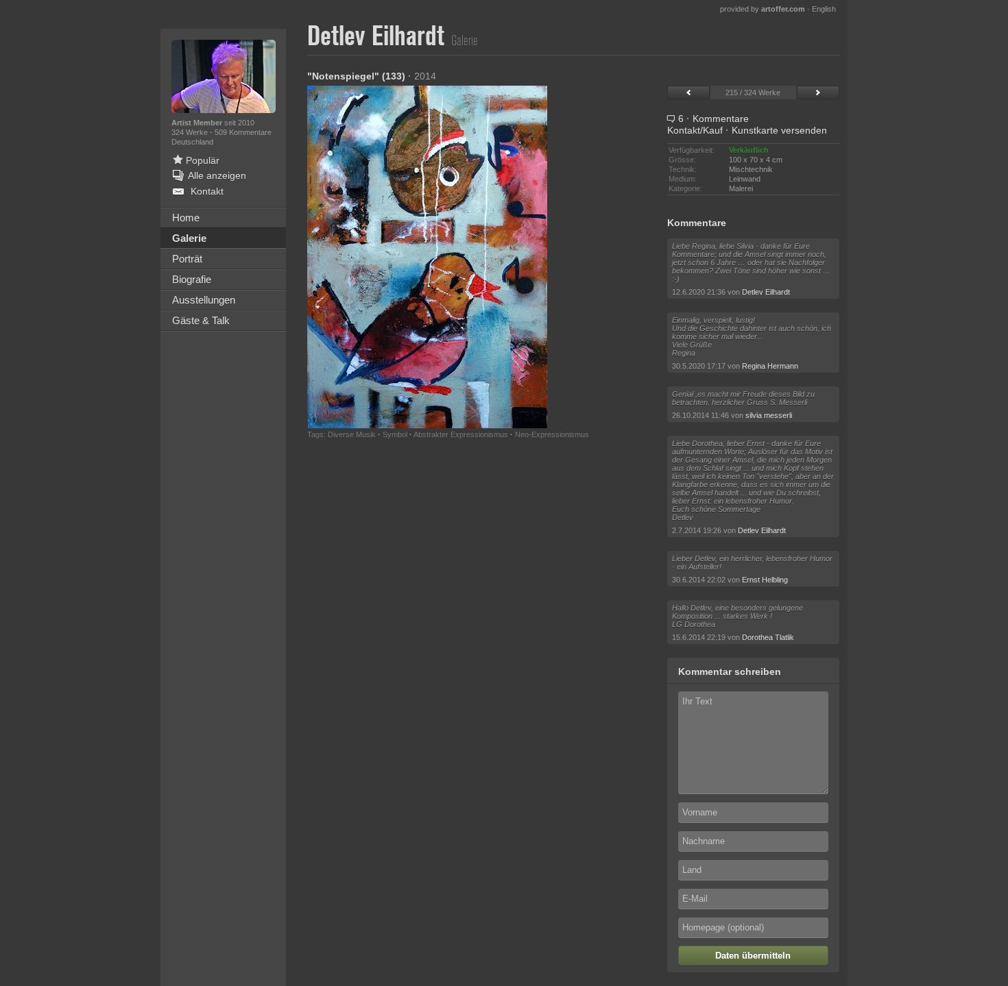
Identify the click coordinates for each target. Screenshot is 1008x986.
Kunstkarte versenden (779, 130)
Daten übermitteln (753, 955)
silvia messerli (768, 415)
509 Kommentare (243, 132)
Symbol (395, 434)
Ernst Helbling (765, 580)
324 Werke (190, 132)
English (824, 9)
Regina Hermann (770, 366)
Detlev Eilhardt (766, 292)
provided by (762, 9)
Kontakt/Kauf (695, 130)
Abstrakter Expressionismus (460, 434)
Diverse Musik (352, 434)
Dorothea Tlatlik (768, 637)
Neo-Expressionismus (552, 434)
